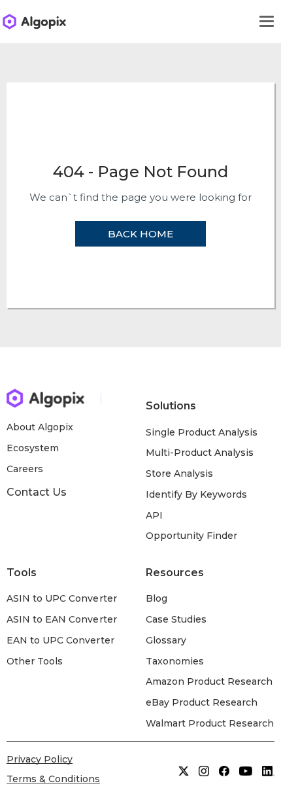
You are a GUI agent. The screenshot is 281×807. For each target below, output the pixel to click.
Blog (156, 598)
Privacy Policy (40, 759)
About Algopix (40, 427)
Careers (25, 469)
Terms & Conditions (53, 779)
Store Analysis (179, 473)
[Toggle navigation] (266, 22)
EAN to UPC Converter (60, 640)
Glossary (166, 640)
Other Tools (35, 661)
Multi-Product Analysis (200, 452)
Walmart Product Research (210, 723)
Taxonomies (175, 661)
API (154, 515)
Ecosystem (33, 448)
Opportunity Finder (192, 535)
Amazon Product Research (209, 681)
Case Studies (176, 619)
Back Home (140, 234)
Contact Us (37, 492)
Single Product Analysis (202, 432)
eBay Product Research (202, 702)
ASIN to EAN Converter (62, 619)
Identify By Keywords (197, 494)
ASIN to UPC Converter (62, 598)
